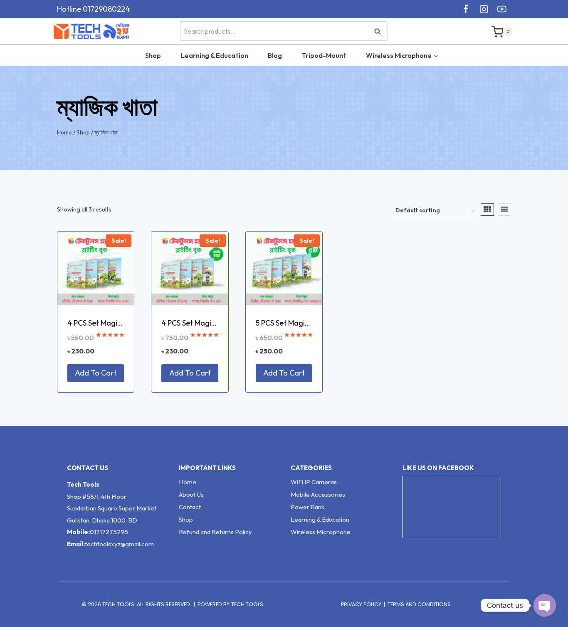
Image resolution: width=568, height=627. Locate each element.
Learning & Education (214, 55)
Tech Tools (247, 604)
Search (380, 31)
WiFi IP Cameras (314, 482)
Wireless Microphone (321, 532)
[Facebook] (466, 9)
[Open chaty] (544, 605)
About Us (191, 494)
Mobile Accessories (318, 494)
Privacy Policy (361, 604)
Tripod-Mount (324, 55)
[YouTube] (502, 9)
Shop (153, 55)
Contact (190, 507)
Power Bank (307, 507)
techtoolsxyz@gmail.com (119, 544)
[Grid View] (487, 209)
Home (187, 482)
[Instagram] (484, 9)
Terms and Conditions (419, 604)
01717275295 (109, 532)
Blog (275, 55)
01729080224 (106, 9)
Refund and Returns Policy (215, 532)
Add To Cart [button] (95, 373)
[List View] (504, 209)
